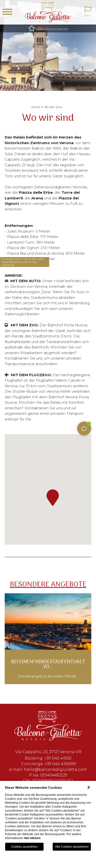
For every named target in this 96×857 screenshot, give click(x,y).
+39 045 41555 (57, 758)
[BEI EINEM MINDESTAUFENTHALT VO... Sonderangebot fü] (48, 683)
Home (36, 107)
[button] (53, 497)
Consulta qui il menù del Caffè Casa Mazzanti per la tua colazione (22, 262)
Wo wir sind (53, 107)
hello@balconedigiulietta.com (55, 769)
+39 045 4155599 (60, 763)
